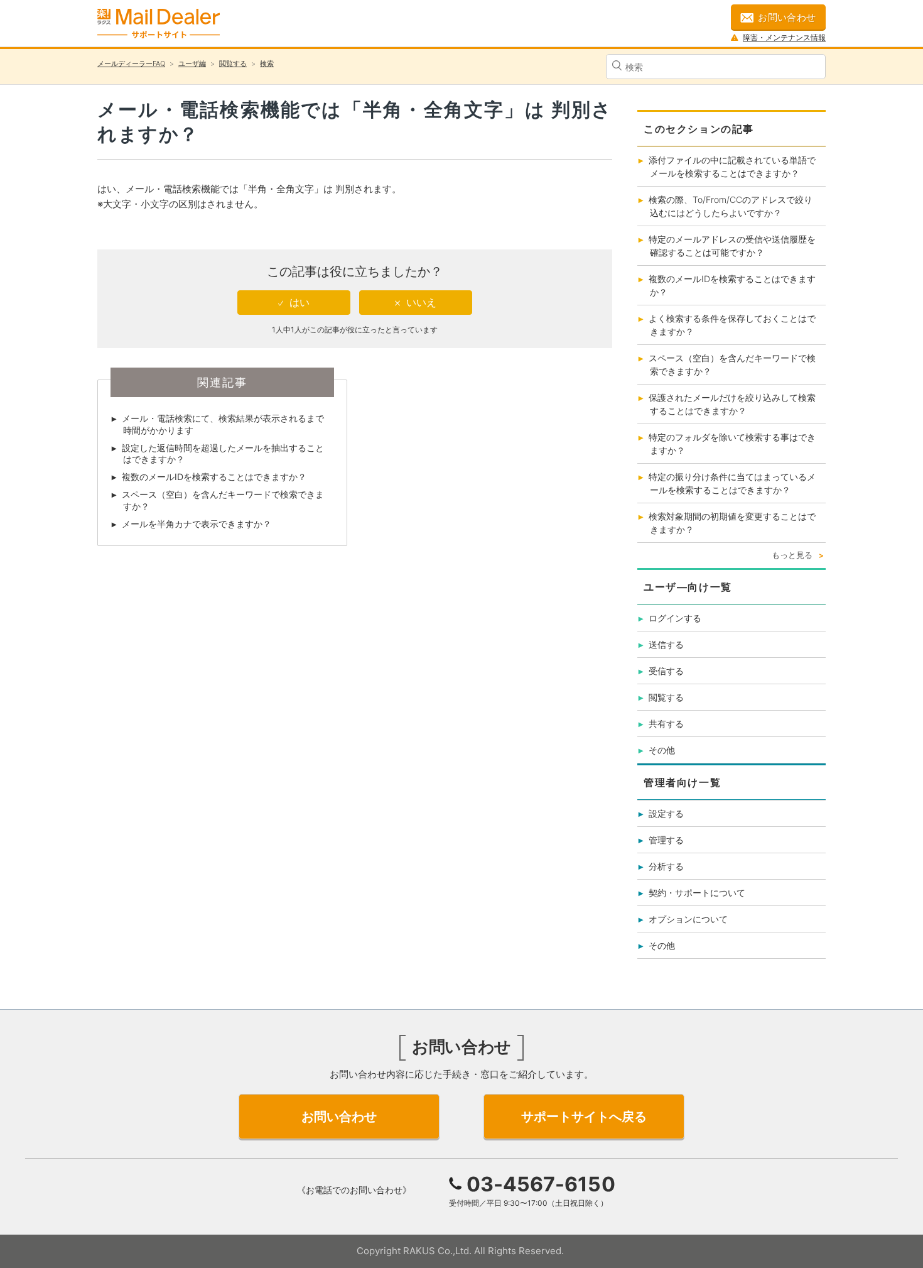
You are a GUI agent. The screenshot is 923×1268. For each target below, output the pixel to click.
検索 (267, 63)
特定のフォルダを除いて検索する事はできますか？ (732, 444)
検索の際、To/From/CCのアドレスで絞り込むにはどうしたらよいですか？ (730, 206)
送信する (666, 644)
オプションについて (688, 919)
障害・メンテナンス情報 (784, 37)
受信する (666, 670)
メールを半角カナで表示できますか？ (196, 523)
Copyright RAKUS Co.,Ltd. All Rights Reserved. (460, 1251)
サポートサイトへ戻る (584, 1116)
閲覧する (233, 63)
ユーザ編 (192, 63)
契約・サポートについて (697, 892)
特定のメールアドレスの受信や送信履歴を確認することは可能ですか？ (732, 246)
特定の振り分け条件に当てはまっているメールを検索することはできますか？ (732, 483)
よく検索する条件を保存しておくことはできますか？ (732, 325)
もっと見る (792, 555)
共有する (666, 723)
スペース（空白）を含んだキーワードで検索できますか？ (223, 500)
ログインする (675, 618)
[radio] (293, 302)
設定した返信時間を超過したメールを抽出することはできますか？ (223, 453)
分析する (666, 866)
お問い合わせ (787, 17)
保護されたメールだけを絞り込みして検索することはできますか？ (732, 404)
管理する (666, 839)
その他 (662, 750)
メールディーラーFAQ (131, 63)
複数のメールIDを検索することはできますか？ (214, 476)
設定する (666, 813)
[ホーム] (158, 23)
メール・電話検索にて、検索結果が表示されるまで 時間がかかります (223, 424)
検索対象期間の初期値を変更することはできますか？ (732, 523)
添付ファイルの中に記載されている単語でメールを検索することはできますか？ (732, 166)
